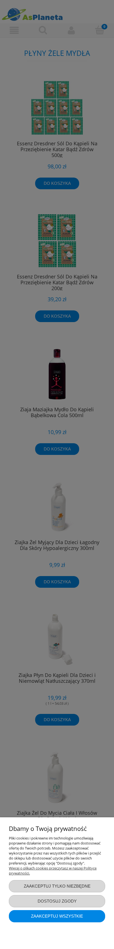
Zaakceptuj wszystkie (57, 916)
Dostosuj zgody (57, 901)
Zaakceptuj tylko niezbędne (57, 886)
